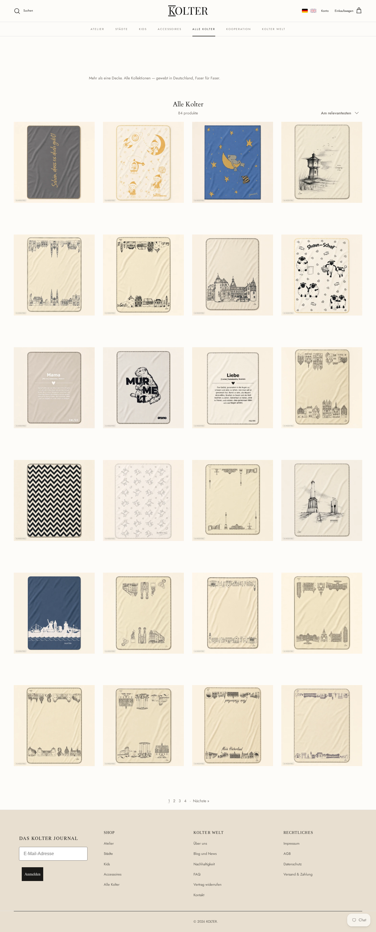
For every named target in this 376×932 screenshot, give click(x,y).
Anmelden (32, 874)
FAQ (197, 874)
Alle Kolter (203, 29)
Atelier (97, 29)
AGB (287, 853)
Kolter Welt (273, 29)
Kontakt (199, 895)
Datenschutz (293, 864)
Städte (121, 29)
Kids (143, 29)
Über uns (200, 843)
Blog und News (205, 853)
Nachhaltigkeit (204, 864)
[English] (313, 11)
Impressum (291, 843)
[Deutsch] (305, 11)
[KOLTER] (188, 11)
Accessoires (169, 29)
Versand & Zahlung (298, 874)
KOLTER (211, 921)
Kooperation (238, 29)
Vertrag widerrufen (208, 884)
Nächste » (201, 801)
